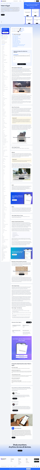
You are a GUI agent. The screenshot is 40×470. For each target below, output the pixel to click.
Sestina (2, 168)
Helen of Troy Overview (15, 36)
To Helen (2, 228)
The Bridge (3, 190)
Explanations (19, 461)
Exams (19, 460)
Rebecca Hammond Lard (4, 159)
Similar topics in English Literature (16, 41)
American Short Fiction (4, 248)
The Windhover (3, 223)
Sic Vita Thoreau (3, 169)
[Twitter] (36, 466)
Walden (2, 235)
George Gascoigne (3, 102)
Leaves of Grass (3, 125)
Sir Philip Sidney (3, 170)
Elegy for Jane (3, 88)
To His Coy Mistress (3, 229)
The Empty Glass (3, 199)
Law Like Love (3, 124)
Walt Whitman (3, 237)
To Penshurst (3, 231)
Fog (2, 96)
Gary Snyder (3, 101)
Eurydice (2, 92)
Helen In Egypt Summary (15, 37)
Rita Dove (2, 162)
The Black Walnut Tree (3, 189)
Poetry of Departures (3, 158)
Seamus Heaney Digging (4, 166)
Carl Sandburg (3, 67)
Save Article (5, 32)
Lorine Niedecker (3, 130)
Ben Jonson (3, 63)
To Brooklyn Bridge (3, 227)
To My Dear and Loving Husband (4, 230)
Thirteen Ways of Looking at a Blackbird (5, 224)
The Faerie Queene (3, 200)
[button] (1, 21)
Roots (2, 164)
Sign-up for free (20, 450)
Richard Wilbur (3, 160)
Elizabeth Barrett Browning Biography (5, 89)
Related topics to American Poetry (16, 42)
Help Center (27, 461)
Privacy (11, 466)
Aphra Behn (3, 58)
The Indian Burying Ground (4, 203)
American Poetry (3, 44)
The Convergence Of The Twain (4, 195)
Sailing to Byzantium (3, 165)
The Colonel (3, 194)
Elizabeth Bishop (3, 90)
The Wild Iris (3, 222)
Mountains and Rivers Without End (4, 135)
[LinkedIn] (38, 466)
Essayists (2, 250)
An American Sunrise (3, 54)
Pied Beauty (3, 155)
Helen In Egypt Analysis (15, 39)
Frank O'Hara (3, 100)
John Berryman (3, 121)
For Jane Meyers (3, 97)
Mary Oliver (3, 131)
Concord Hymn (3, 69)
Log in (24, 358)
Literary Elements (3, 254)
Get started (3, 14)
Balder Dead (3, 61)
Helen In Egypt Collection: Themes (17, 38)
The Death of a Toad (3, 197)
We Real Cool (3, 238)
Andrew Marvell (3, 56)
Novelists (2, 259)
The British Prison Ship (3, 191)
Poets (2, 260)
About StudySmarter (15, 46)
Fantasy (2, 94)
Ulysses (2, 233)
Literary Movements (3, 255)
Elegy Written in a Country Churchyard (5, 87)
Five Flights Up (3, 95)
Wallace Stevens (3, 236)
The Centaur (3, 193)
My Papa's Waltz (3, 137)
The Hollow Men (3, 202)
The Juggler (3, 204)
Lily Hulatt (22, 28)
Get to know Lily (15, 398)
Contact (26, 460)
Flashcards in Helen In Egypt (16, 43)
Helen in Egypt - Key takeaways (16, 40)
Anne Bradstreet (3, 57)
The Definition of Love (3, 198)
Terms (8, 466)
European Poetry (3, 91)
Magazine (19, 463)
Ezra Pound (3, 93)
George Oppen (3, 103)
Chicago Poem (3, 68)
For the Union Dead (3, 99)
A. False (14, 57)
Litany (2, 129)
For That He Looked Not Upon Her (4, 98)
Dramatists (3, 249)
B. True (14, 59)
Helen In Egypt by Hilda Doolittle (16, 35)
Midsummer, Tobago (3, 134)
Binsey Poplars (3, 65)
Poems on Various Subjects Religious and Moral (5, 157)
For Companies (19, 462)
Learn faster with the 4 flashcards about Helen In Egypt (19, 44)
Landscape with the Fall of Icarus (4, 123)
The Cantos (3, 192)
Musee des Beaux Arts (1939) (4, 136)
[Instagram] (34, 466)
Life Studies (3, 128)
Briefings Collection (3, 66)
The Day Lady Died (3, 196)
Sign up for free (32, 7)
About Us (12, 461)
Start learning (28, 322)
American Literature (3, 43)
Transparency (15, 466)
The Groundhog (3, 201)
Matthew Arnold (3, 132)
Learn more (13, 437)
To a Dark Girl (3, 232)
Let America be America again (4, 127)
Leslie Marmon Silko (3, 126)
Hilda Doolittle (10, 9)
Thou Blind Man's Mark (3, 226)
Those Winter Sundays (3, 225)
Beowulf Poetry (3, 64)
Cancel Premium (27, 462)
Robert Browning (3, 163)
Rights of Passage (3, 161)
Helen (3, 7)
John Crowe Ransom (3, 122)
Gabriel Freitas (20, 31)
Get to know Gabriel (15, 410)
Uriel (2, 234)
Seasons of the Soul (3, 167)
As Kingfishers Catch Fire (4, 60)
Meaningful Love (3, 133)
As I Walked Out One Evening (4, 59)
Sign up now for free (21, 91)
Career (11, 460)
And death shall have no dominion (4, 55)
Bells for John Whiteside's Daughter (4, 62)
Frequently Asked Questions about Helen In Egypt (18, 45)
